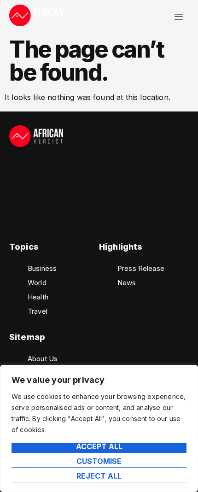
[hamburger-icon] (178, 17)
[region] (99, 428)
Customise (99, 461)
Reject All (99, 476)
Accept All (99, 447)
